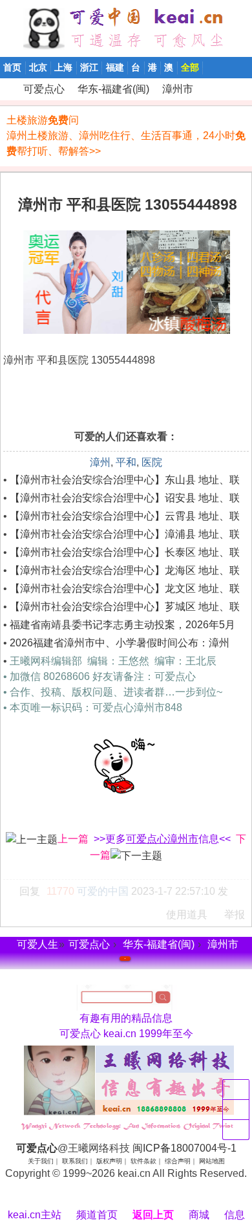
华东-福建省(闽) (113, 88)
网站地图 (212, 1161)
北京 (38, 67)
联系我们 (75, 1161)
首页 (12, 67)
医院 (152, 462)
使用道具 (186, 914)
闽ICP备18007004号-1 (184, 1148)
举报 (234, 914)
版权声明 (109, 1161)
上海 (63, 67)
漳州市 (177, 88)
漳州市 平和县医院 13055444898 (127, 204)
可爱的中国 (103, 891)
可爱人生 (37, 944)
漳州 (100, 462)
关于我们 (41, 1161)
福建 (115, 67)
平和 (126, 462)
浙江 (89, 67)
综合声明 (178, 1161)
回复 (29, 891)
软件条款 (143, 1161)
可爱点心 (5, 89)
